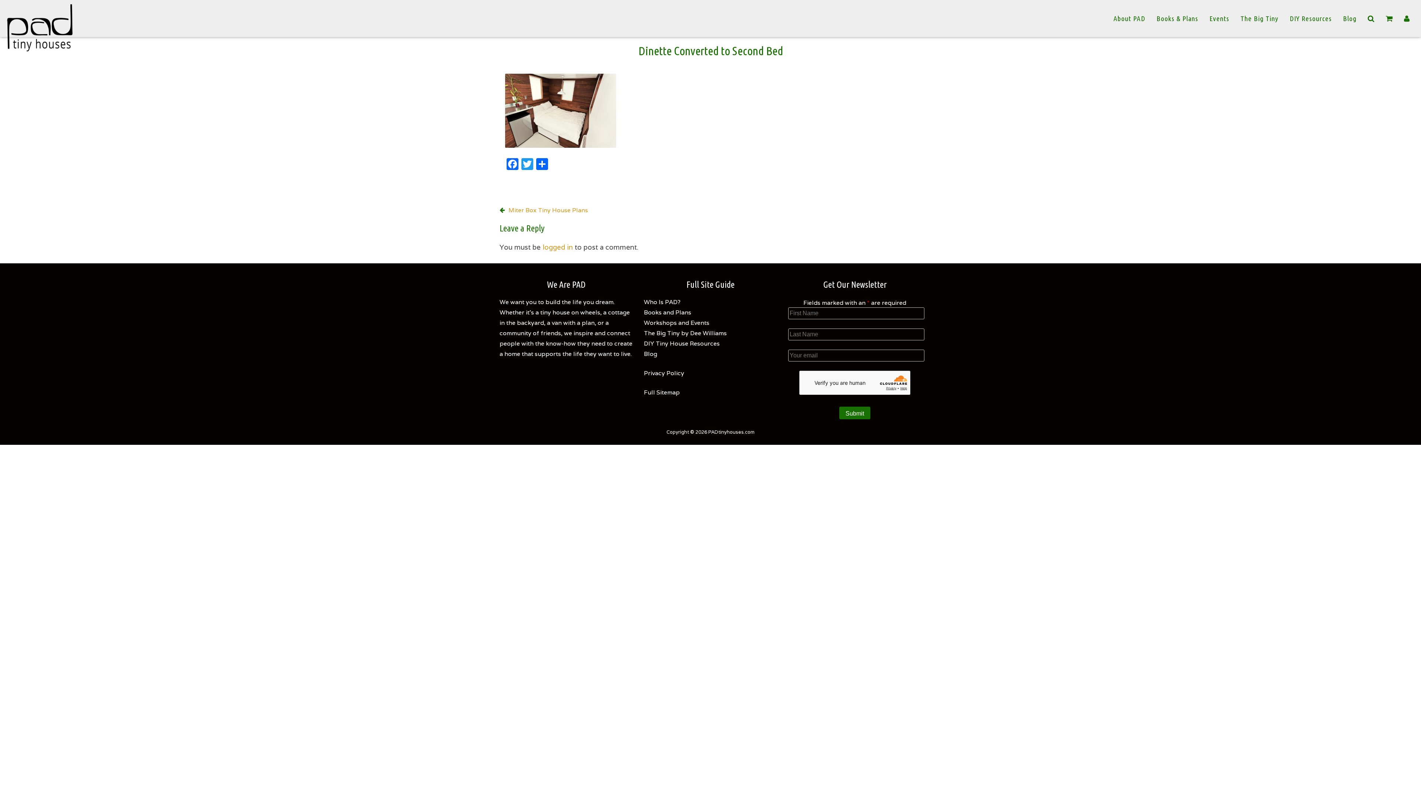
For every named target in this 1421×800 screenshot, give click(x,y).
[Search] (1371, 18)
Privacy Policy (664, 373)
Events (1219, 18)
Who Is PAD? (662, 302)
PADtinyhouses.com (731, 432)
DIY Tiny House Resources (682, 343)
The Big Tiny (1259, 18)
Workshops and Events (676, 323)
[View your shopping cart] (1389, 18)
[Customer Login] (1406, 18)
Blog (1350, 18)
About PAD (1129, 18)
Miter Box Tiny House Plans (548, 210)
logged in (557, 247)
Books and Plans (667, 312)
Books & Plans (1177, 18)
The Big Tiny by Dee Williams (685, 333)
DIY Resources (1311, 18)
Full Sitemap (662, 392)
